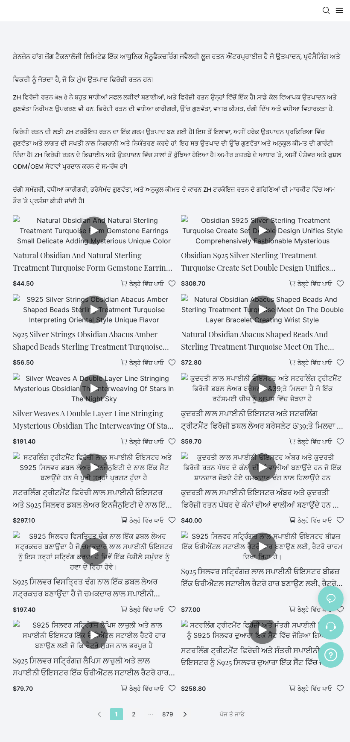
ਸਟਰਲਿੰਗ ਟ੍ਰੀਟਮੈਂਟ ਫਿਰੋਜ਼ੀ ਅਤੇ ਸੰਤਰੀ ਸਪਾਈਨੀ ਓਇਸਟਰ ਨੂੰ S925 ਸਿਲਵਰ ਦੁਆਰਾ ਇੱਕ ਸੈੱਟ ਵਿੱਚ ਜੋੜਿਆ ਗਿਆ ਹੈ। (261, 657)
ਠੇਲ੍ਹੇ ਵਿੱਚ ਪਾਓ (146, 283)
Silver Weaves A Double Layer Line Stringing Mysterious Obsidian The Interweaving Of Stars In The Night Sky (93, 420)
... (150, 712)
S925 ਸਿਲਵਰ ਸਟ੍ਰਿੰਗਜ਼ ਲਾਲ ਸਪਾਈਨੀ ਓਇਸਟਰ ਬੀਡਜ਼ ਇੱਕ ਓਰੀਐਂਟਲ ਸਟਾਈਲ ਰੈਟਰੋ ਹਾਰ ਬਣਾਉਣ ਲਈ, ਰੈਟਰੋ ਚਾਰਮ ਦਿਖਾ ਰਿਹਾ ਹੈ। (260, 578)
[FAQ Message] (331, 654)
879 (167, 714)
